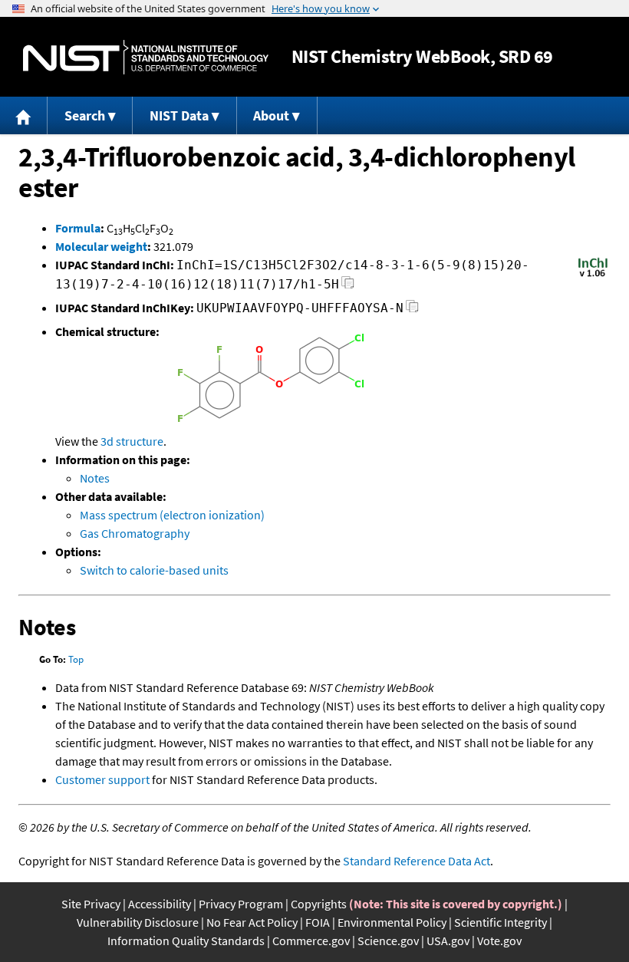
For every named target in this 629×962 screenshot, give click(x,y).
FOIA (317, 922)
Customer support (102, 779)
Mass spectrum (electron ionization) (172, 514)
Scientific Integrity (500, 922)
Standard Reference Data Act (416, 860)
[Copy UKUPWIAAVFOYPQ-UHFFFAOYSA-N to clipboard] (412, 310)
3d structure (131, 441)
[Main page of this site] (24, 115)
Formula (77, 228)
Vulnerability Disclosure (138, 922)
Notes (95, 478)
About (271, 115)
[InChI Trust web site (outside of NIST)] (593, 275)
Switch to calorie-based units (154, 570)
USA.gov (447, 940)
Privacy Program (241, 903)
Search (84, 115)
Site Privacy (90, 903)
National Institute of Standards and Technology (145, 57)
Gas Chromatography (134, 533)
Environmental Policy (392, 922)
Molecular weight (101, 246)
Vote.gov (499, 940)
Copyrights (319, 903)
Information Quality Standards (186, 940)
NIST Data (179, 115)
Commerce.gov (311, 940)
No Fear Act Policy (252, 922)
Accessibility (159, 903)
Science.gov (388, 940)
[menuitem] (24, 115)
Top (76, 659)
